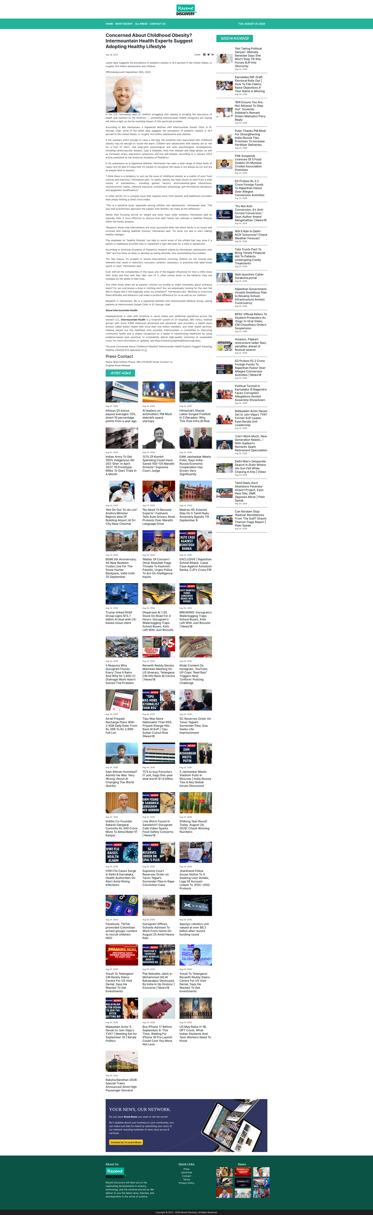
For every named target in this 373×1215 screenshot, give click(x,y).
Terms (186, 1179)
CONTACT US (157, 23)
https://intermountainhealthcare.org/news (177, 340)
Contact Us (166, 361)
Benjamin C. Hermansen (119, 300)
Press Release (122, 365)
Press (187, 1168)
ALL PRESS (141, 23)
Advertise (186, 1172)
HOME (109, 23)
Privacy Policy (186, 1182)
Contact (186, 1175)
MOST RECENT (124, 23)
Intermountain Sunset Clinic (133, 304)
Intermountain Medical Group (187, 300)
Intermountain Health (133, 319)
